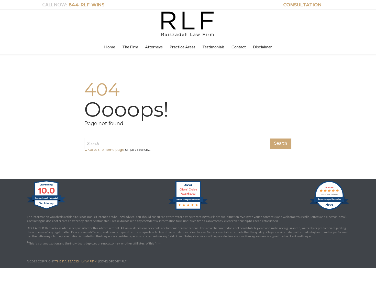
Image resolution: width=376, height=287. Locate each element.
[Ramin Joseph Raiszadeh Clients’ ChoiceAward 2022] (188, 209)
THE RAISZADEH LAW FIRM (76, 261)
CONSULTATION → (302, 5)
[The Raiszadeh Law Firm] (188, 24)
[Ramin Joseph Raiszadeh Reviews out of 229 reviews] (329, 209)
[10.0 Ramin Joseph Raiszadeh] (47, 209)
